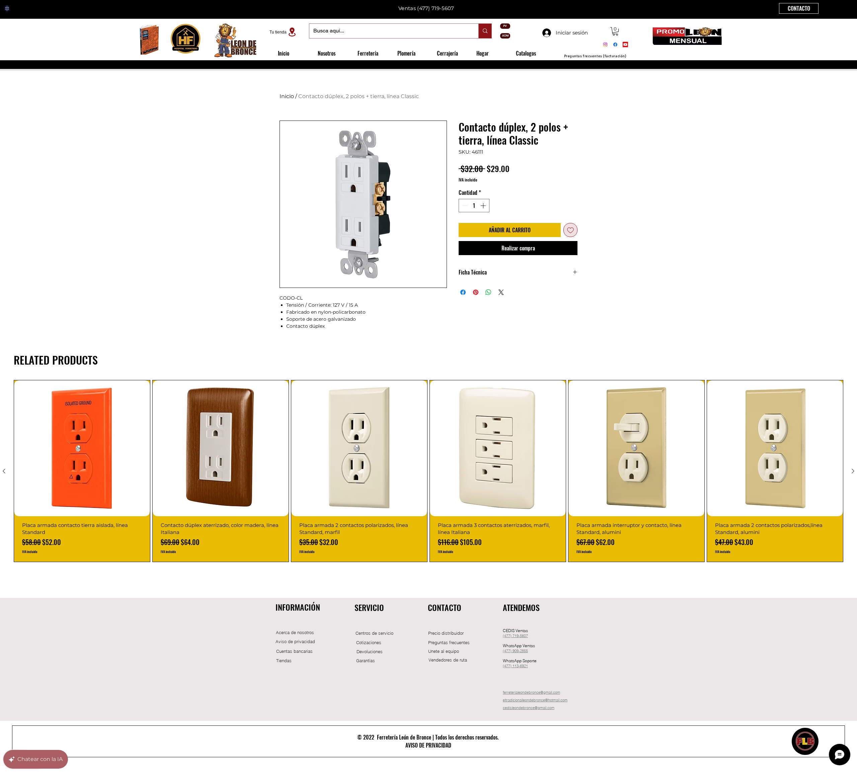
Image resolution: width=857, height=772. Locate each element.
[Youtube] (625, 44)
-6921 (523, 666)
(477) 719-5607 (515, 635)
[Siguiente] (853, 471)
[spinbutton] (474, 205)
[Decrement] (464, 205)
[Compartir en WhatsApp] (488, 292)
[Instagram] (605, 44)
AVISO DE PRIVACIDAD (428, 745)
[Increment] (483, 205)
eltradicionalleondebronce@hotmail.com (535, 700)
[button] (615, 31)
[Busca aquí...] (484, 31)
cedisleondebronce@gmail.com (528, 707)
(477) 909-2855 (515, 650)
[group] (428, 471)
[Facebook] (615, 44)
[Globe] (7, 8)
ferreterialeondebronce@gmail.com (531, 692)
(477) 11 (510, 666)
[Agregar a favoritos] (570, 230)
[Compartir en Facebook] (463, 292)
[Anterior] (4, 471)
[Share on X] (501, 292)
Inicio (287, 96)
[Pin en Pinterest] (476, 292)
